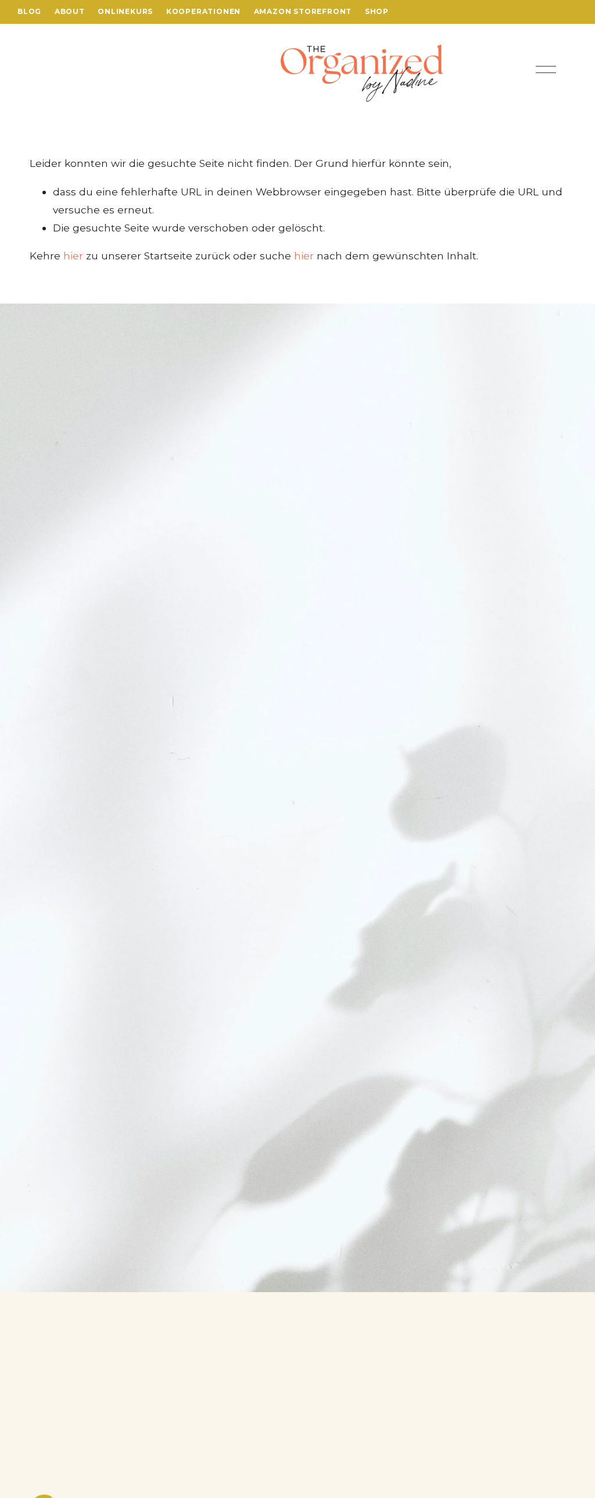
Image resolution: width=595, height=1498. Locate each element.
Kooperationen (203, 11)
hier (73, 255)
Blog (29, 11)
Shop (377, 11)
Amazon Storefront (303, 11)
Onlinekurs (125, 11)
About (70, 11)
